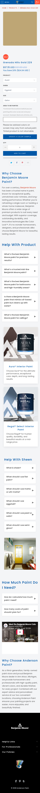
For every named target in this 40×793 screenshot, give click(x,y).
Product (6, 75)
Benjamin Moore (28, 187)
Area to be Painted (18, 110)
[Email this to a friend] (28, 162)
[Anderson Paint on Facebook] (16, 781)
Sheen (5, 85)
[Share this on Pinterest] (22, 162)
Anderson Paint (23, 788)
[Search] (32, 2)
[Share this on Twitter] (11, 162)
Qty (4, 143)
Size (4, 96)
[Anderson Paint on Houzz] (23, 781)
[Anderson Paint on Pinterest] (20, 781)
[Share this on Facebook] (17, 162)
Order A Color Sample (20, 137)
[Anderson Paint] (20, 2)
